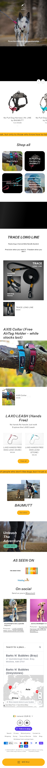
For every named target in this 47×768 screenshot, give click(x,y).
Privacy (16, 733)
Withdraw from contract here (23, 739)
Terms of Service (25, 736)
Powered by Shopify (34, 751)
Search (9, 733)
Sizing (15, 736)
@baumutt (30, 593)
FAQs (35, 736)
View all (23, 461)
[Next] (43, 81)
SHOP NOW (10, 69)
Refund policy (25, 733)
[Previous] (38, 81)
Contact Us (36, 733)
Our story (23, 512)
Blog (40, 736)
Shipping (8, 736)
